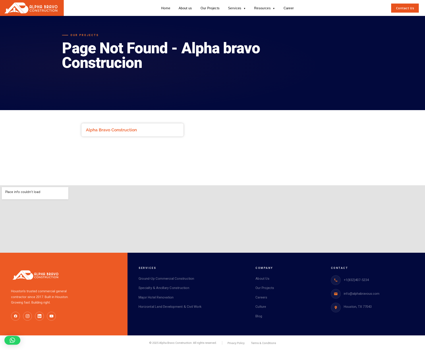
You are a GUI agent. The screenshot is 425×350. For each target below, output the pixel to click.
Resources (264, 8)
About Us (262, 279)
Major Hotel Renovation (156, 297)
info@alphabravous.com (361, 294)
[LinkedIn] (39, 316)
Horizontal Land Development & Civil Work (170, 307)
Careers (261, 297)
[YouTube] (51, 316)
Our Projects (210, 8)
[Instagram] (27, 316)
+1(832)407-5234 (356, 280)
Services (237, 8)
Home (165, 8)
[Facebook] (15, 316)
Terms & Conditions (263, 343)
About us (185, 8)
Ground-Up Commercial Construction (166, 279)
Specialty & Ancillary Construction (164, 288)
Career (289, 8)
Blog (258, 316)
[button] (12, 340)
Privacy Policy (236, 343)
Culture (260, 307)
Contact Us (405, 8)
